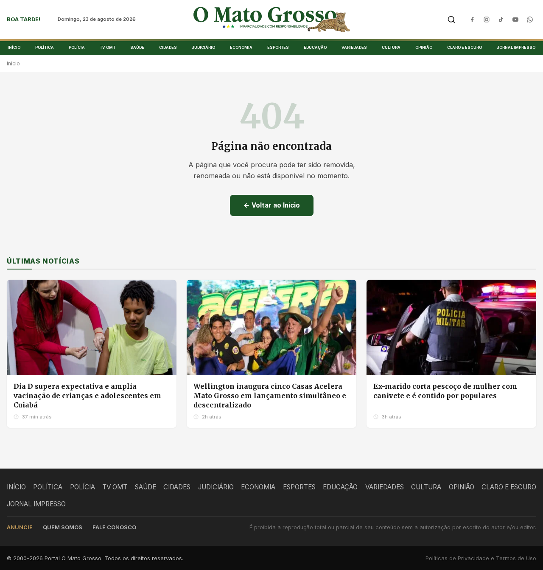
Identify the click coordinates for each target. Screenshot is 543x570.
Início (13, 63)
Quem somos (62, 527)
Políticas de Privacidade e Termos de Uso (480, 558)
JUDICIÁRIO (203, 47)
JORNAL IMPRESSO (516, 47)
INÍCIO (14, 47)
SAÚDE (137, 47)
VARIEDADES (354, 47)
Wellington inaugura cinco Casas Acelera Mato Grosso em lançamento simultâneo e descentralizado (269, 395)
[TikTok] (501, 19)
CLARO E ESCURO (464, 47)
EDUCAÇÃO (315, 47)
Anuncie (20, 527)
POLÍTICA (44, 47)
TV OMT (107, 47)
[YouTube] (515, 19)
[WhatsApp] (529, 19)
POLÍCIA (77, 47)
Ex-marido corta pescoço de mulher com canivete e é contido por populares (445, 391)
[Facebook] (472, 19)
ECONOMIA (241, 47)
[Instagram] (486, 19)
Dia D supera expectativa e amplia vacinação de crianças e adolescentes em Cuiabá (87, 395)
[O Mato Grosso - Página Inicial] (271, 19)
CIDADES (168, 47)
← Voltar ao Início (272, 205)
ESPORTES (278, 47)
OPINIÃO (423, 47)
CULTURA (391, 47)
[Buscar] (451, 19)
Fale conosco (114, 527)
